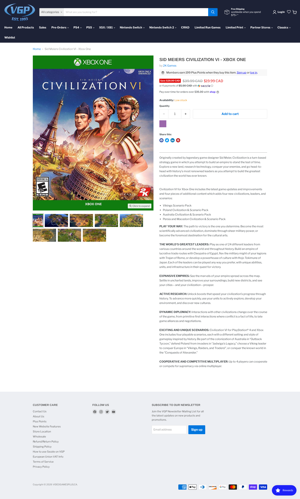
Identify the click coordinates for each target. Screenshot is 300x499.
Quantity (164, 106)
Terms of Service (43, 461)
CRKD (185, 27)
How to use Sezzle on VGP (49, 451)
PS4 (76, 27)
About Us (38, 416)
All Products (26, 27)
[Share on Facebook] (161, 140)
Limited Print (235, 27)
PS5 (89, 27)
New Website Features (47, 426)
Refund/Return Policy (46, 441)
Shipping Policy (42, 446)
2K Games (169, 65)
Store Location (42, 431)
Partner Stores (260, 27)
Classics (283, 27)
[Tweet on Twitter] (167, 140)
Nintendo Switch (131, 27)
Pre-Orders (59, 27)
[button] (213, 85)
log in (253, 72)
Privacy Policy (41, 466)
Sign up (241, 72)
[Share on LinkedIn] (172, 140)
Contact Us (40, 411)
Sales (42, 27)
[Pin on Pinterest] (178, 140)
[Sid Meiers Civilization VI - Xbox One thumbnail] (37, 220)
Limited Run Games (207, 27)
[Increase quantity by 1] (185, 114)
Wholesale (39, 436)
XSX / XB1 (106, 27)
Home (8, 27)
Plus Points (40, 421)
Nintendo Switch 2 (161, 27)
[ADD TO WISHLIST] (162, 123)
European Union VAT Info (48, 456)
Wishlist (9, 37)
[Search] (213, 12)
